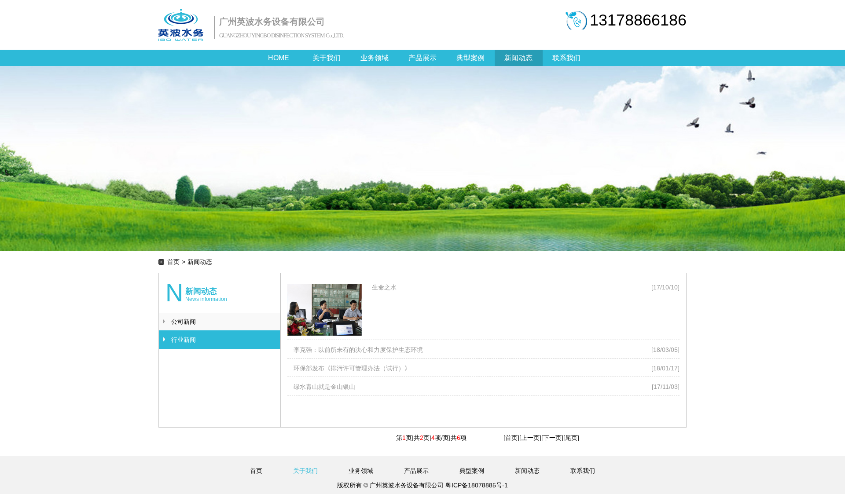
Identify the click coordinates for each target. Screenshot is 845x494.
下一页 (552, 437)
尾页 (571, 437)
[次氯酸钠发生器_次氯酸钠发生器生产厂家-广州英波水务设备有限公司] (180, 25)
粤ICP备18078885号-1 (476, 485)
